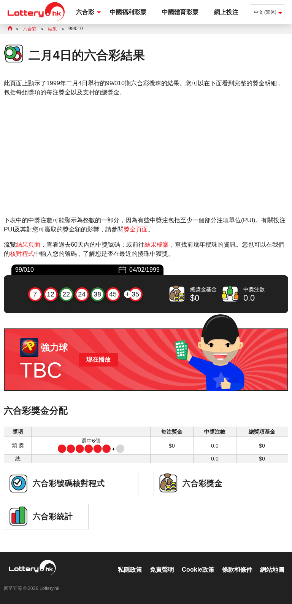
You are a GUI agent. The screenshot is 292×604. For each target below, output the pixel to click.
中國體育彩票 (180, 12)
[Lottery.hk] (36, 21)
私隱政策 (130, 569)
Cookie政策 (198, 569)
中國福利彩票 (128, 12)
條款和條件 (237, 569)
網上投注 (226, 12)
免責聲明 (162, 569)
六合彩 (85, 12)
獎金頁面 (136, 229)
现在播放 (98, 359)
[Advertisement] (146, 156)
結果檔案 (156, 244)
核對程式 (22, 253)
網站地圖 (272, 569)
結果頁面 (28, 244)
